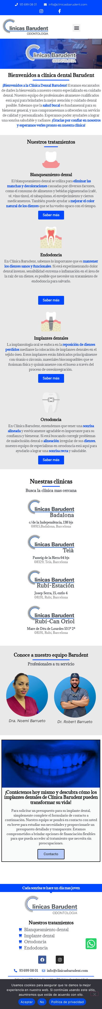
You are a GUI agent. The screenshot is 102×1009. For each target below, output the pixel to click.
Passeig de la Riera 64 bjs (51, 558)
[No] (94, 994)
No (42, 1002)
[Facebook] (42, 960)
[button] (76, 28)
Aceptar (27, 1002)
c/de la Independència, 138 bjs (51, 522)
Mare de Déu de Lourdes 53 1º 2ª (51, 628)
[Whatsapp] (91, 943)
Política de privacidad (67, 1002)
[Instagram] (60, 960)
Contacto (51, 854)
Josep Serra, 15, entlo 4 (51, 593)
